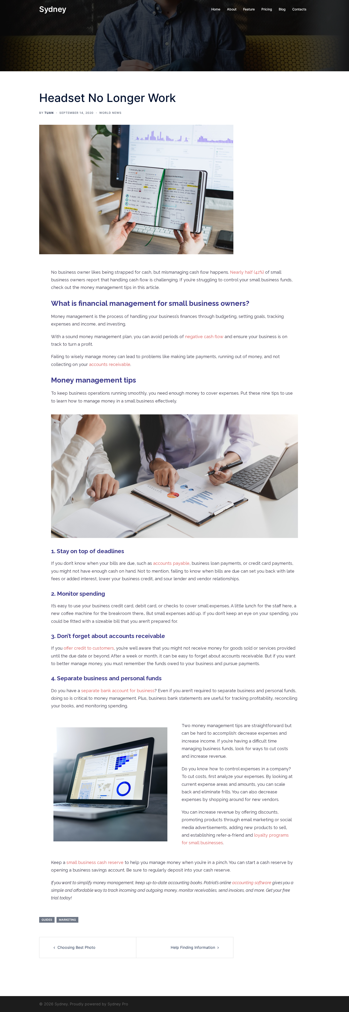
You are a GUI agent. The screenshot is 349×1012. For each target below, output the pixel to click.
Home (215, 9)
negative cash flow (204, 336)
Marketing (67, 919)
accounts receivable (109, 364)
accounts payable (171, 563)
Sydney (52, 9)
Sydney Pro (118, 1004)
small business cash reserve (94, 862)
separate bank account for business (118, 690)
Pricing (266, 9)
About (231, 9)
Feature (249, 9)
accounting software (251, 882)
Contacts (299, 9)
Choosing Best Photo (76, 947)
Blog (282, 9)
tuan (49, 113)
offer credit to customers (89, 648)
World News (110, 113)
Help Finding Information (193, 947)
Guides (47, 919)
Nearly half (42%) (247, 272)
